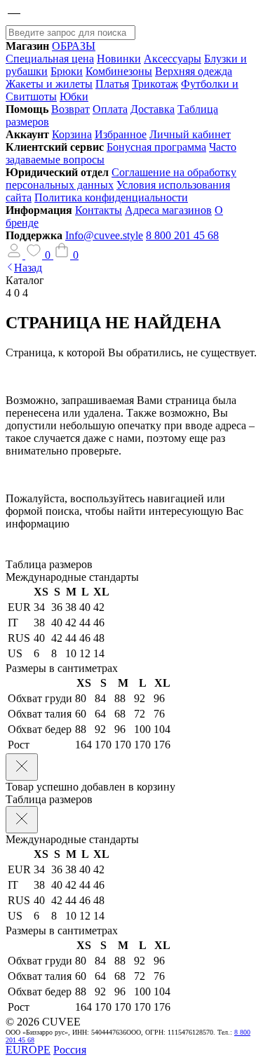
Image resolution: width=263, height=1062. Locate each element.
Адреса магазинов (168, 210)
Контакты (98, 210)
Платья (112, 84)
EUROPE (28, 1050)
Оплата (110, 109)
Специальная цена (50, 59)
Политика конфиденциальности (111, 197)
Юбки (74, 96)
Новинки (119, 59)
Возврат (70, 109)
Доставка (152, 109)
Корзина (72, 134)
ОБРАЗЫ (73, 46)
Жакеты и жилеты (49, 84)
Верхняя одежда (193, 71)
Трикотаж (155, 84)
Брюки (66, 71)
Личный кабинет (190, 134)
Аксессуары (172, 59)
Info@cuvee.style (104, 235)
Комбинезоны (119, 71)
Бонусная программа (156, 147)
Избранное (121, 134)
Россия (69, 1050)
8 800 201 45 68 (182, 235)
